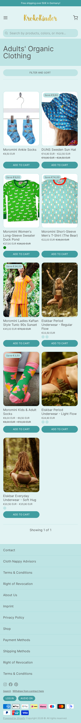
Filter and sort (40, 72)
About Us (10, 595)
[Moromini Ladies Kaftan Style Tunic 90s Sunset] (21, 289)
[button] (21, 165)
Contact (9, 550)
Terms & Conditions (17, 572)
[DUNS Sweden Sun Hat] (59, 118)
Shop (7, 629)
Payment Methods (16, 640)
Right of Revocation (18, 584)
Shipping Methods (16, 651)
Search (7, 691)
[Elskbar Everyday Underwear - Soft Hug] (21, 465)
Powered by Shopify (14, 718)
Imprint (8, 606)
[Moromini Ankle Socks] (21, 118)
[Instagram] (5, 684)
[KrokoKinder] (40, 18)
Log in (10, 698)
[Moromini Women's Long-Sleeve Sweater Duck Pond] (21, 200)
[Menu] (7, 18)
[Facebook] (11, 684)
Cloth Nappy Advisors (19, 561)
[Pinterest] (16, 684)
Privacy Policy (13, 617)
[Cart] (74, 18)
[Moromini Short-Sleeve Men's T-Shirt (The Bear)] (59, 200)
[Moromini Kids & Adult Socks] (21, 379)
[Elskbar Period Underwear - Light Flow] (59, 379)
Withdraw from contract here (28, 691)
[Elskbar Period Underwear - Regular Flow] (59, 289)
